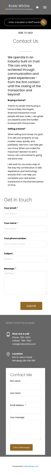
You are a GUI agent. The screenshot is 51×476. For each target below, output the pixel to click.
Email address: (17, 405)
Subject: (8, 253)
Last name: (15, 393)
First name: (15, 381)
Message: (9, 268)
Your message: (17, 417)
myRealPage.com (31, 466)
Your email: (10, 207)
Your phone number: (15, 238)
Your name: (10, 223)
